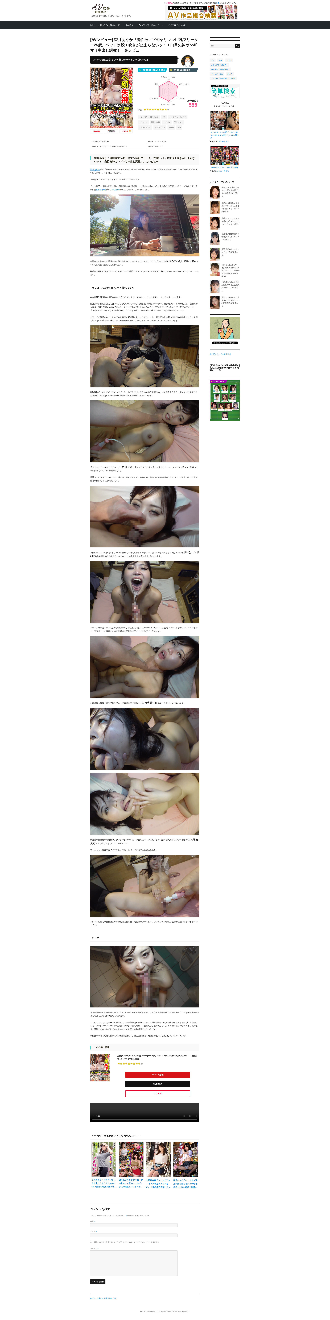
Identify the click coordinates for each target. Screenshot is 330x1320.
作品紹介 (129, 25)
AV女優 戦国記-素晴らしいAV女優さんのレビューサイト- (160, 1311)
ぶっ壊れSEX (160, 127)
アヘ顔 (171, 127)
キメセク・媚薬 (217, 74)
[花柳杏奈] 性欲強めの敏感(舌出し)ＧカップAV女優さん (230, 237)
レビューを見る (223, 142)
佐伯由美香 (101, 190)
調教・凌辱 (155, 122)
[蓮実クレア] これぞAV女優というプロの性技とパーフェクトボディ (230, 221)
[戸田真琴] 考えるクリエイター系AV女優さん (230, 252)
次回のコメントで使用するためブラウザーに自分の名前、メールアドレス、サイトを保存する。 (127, 1242)
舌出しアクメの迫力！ (219, 65)
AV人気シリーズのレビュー (151, 25)
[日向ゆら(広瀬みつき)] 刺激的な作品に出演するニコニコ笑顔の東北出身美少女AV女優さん (230, 270)
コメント (94, 1248)
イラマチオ (143, 122)
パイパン (167, 122)
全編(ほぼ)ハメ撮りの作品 (149, 117)
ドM (164, 117)
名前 (92, 1221)
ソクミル (157, 1093)
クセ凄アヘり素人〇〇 (177, 117)
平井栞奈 (116, 190)
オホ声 (229, 74)
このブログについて (177, 25)
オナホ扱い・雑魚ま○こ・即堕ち (223, 78)
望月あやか (178, 122)
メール (93, 1231)
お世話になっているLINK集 (220, 354)
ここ (218, 3)
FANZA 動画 (158, 1075)
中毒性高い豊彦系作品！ (220, 69)
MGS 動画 (158, 1084)
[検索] (237, 46)
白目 (179, 127)
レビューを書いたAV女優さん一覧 (105, 25)
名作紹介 (185, 1311)
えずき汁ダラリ (145, 127)
